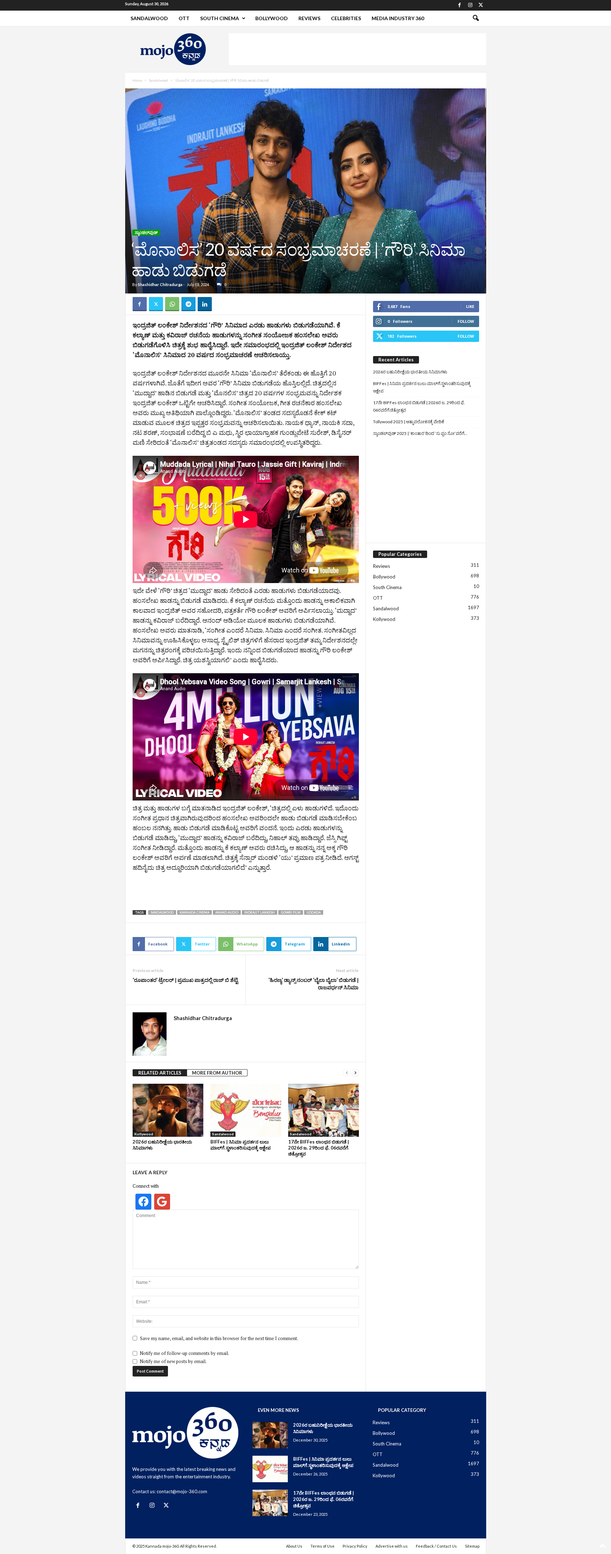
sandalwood (162, 912)
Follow (466, 321)
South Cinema (219, 18)
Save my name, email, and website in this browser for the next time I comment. (219, 1338)
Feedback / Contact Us (436, 1546)
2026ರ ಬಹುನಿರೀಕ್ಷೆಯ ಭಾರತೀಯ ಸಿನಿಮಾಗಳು (410, 371)
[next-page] (355, 1073)
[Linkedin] (205, 304)
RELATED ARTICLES (159, 1073)
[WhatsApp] (172, 304)
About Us (294, 1546)
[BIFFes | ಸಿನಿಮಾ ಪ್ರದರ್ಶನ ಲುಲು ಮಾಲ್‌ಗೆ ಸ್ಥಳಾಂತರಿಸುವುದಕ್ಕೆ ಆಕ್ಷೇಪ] (245, 1110)
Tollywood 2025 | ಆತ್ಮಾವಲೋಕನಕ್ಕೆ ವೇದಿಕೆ (408, 421)
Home (137, 80)
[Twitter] (481, 5)
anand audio (226, 912)
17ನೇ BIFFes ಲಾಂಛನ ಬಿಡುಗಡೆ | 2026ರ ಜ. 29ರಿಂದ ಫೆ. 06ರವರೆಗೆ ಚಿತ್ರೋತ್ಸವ (318, 1148)
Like (470, 306)
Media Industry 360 (398, 18)
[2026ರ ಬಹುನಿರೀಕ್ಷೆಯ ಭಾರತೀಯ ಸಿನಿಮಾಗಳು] (168, 1110)
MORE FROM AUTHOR (217, 1073)
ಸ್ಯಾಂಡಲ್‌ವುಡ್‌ (146, 232)
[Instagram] (470, 5)
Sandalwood (149, 18)
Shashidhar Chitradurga (160, 284)
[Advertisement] (357, 49)
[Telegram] (188, 304)
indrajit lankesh (259, 912)
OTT (184, 18)
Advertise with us (392, 1546)
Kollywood (143, 1134)
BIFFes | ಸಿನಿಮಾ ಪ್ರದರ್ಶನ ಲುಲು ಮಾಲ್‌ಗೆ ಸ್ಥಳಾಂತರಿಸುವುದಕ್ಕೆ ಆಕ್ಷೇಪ (240, 1145)
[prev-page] (346, 1073)
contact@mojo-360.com (182, 1491)
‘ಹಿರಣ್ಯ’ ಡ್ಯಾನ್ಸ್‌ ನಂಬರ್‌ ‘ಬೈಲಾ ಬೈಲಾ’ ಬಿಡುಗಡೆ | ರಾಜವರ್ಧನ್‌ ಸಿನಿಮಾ (313, 983)
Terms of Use (322, 1546)
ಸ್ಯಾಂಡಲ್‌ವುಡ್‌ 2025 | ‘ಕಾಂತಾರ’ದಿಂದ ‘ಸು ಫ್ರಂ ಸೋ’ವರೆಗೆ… (420, 433)
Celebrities (346, 18)
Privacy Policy (355, 1546)
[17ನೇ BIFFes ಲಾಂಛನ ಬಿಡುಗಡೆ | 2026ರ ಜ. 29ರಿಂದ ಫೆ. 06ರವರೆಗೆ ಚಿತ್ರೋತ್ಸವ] (323, 1110)
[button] (475, 18)
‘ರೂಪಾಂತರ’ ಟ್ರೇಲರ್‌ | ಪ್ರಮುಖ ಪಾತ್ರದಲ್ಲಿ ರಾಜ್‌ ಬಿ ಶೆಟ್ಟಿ (185, 980)
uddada (314, 912)
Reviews (309, 18)
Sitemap (472, 1546)
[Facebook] (459, 5)
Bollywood (271, 18)
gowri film (291, 912)
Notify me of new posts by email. (173, 1361)
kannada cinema (194, 912)
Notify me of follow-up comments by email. (184, 1353)
